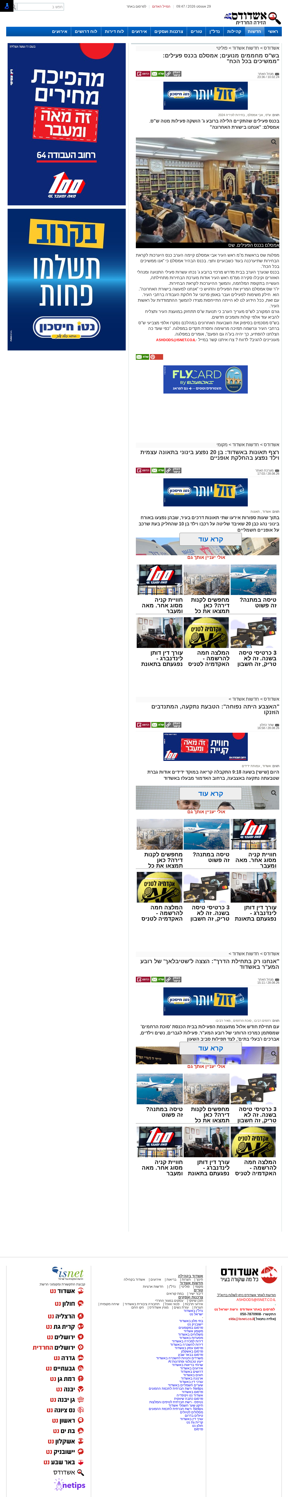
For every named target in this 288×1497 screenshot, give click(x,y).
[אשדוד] (252, 26)
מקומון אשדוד (193, 1331)
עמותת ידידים (251, 766)
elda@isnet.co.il (241, 1319)
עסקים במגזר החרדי (169, 1301)
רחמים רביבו (262, 1020)
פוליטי (222, 48)
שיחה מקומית (109, 1304)
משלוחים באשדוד (190, 1334)
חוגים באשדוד (193, 1375)
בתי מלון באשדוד (191, 1321)
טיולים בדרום (193, 1416)
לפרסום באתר (136, 6)
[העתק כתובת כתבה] (173, 75)
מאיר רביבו (223, 1020)
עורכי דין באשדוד (191, 1382)
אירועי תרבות (194, 1304)
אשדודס (271, 48)
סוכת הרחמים (241, 1020)
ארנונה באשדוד (192, 1378)
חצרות (186, 1279)
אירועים (139, 31)
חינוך (199, 1279)
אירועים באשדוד (191, 1368)
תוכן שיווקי (196, 1301)
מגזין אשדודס (158, 1307)
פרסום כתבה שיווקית (188, 1399)
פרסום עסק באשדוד (189, 1348)
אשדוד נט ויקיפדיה (189, 1395)
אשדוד (266, 511)
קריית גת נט (194, 1422)
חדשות (254, 31)
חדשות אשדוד (245, 48)
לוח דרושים (86, 31)
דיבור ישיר (196, 1294)
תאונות (255, 511)
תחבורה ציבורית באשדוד (142, 1304)
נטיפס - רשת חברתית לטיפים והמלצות (176, 1402)
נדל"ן (215, 31)
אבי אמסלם (255, 115)
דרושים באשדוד (192, 1372)
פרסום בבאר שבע (190, 1355)
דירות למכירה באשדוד (187, 1341)
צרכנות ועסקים (168, 31)
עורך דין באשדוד (191, 1419)
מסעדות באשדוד (191, 1338)
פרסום (198, 1429)
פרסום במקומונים (191, 1328)
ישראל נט (196, 1314)
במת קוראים (175, 1294)
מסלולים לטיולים (191, 1412)
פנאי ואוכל (172, 1304)
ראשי (273, 31)
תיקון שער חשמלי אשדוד (185, 1405)
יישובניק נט (194, 1324)
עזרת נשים (181, 1307)
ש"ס (268, 115)
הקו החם (137, 1307)
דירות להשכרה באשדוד (186, 1345)
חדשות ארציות (153, 1287)
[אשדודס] (244, 1283)
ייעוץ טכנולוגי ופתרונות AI (185, 1361)
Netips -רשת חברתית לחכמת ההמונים (176, 1389)
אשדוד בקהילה (190, 1276)
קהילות (234, 31)
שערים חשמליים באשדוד (185, 1385)
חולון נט (197, 1426)
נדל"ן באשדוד (193, 1311)
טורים (196, 31)
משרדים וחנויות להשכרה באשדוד (179, 1358)
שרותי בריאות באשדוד (187, 1365)
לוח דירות (114, 31)
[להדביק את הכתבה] (156, 359)
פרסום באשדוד (192, 1392)
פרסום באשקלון (192, 1351)
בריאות (171, 1279)
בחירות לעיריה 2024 (231, 115)
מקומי (222, 444)
